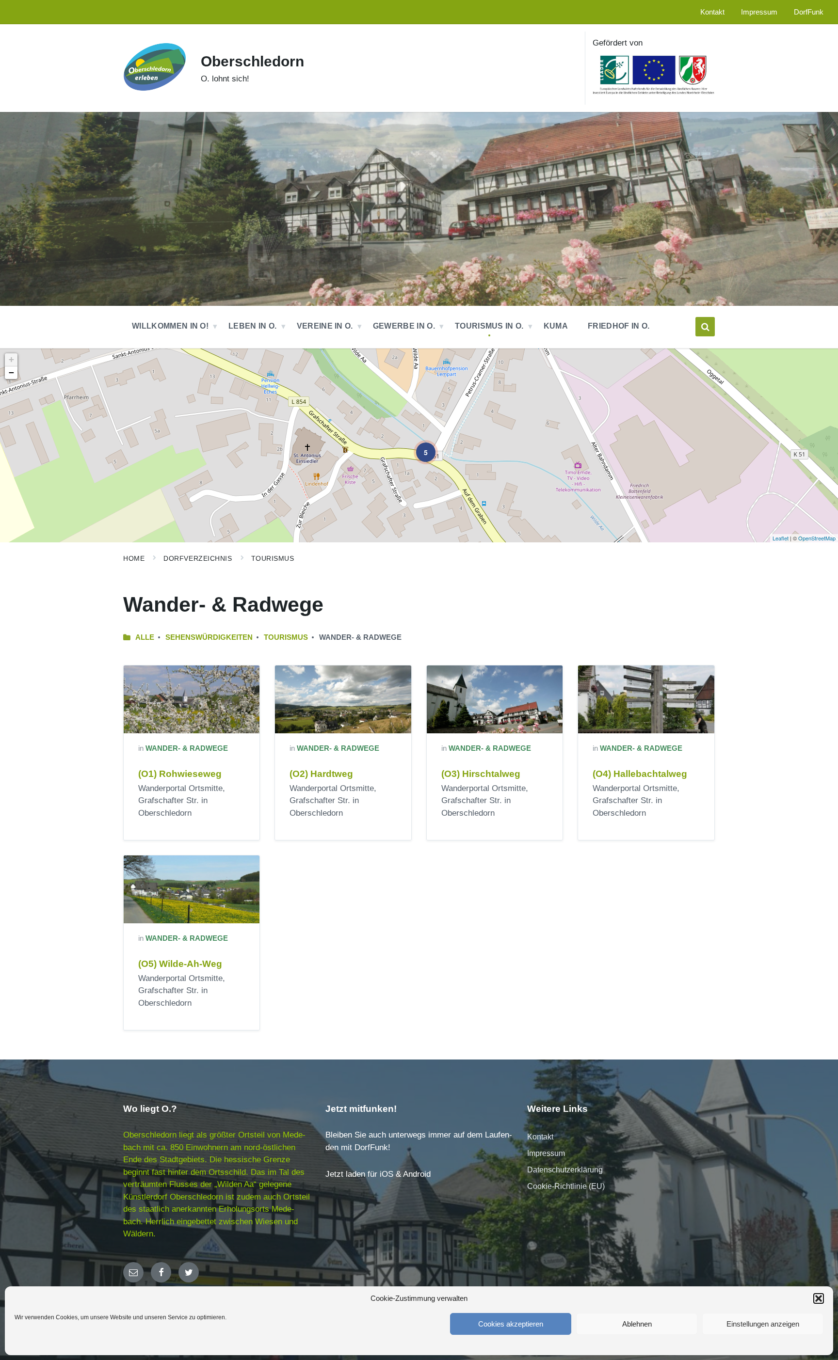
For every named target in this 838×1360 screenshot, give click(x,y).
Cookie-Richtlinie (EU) (566, 1186)
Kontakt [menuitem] (712, 12)
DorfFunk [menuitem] (808, 12)
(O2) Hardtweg (321, 774)
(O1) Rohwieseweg (180, 774)
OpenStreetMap (817, 538)
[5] (419, 445)
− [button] (11, 372)
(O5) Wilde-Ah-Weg (180, 964)
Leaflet (781, 538)
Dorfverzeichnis (197, 558)
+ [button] (11, 359)
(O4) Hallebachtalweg (640, 774)
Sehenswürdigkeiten (209, 637)
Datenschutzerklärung (565, 1170)
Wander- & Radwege (186, 748)
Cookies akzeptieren (510, 1324)
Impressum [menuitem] (759, 12)
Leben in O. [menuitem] (252, 326)
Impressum (546, 1153)
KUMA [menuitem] (556, 326)
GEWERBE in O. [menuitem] (404, 326)
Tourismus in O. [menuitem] (489, 326)
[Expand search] (705, 326)
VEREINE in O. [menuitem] (325, 326)
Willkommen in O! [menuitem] (170, 326)
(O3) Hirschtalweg (480, 774)
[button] (818, 1298)
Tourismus (272, 558)
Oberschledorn (252, 61)
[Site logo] (154, 95)
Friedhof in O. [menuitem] (618, 326)
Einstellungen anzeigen (762, 1324)
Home (134, 558)
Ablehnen (637, 1324)
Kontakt (540, 1137)
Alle (144, 637)
